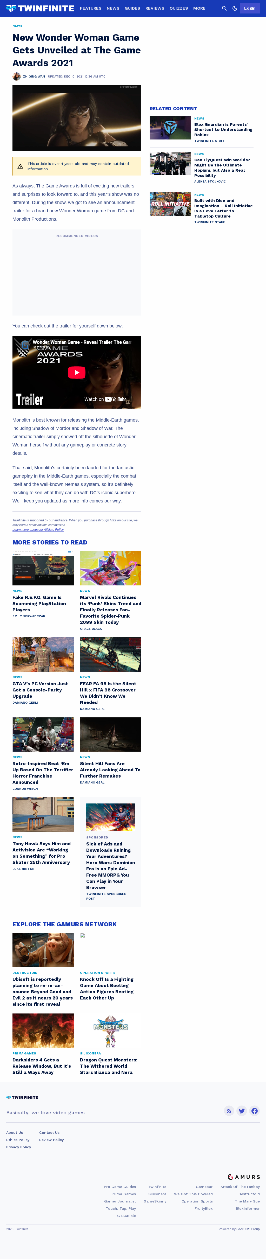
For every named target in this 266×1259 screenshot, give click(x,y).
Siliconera (157, 1194)
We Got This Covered (193, 1194)
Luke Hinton (23, 869)
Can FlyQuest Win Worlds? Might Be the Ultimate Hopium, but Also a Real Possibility (222, 167)
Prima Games (123, 1194)
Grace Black (91, 629)
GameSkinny (155, 1201)
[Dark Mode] (235, 8)
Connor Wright (26, 789)
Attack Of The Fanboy (240, 1187)
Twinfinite (157, 1187)
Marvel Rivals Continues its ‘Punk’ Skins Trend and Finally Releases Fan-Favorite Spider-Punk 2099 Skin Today (110, 609)
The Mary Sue (247, 1201)
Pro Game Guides (120, 1187)
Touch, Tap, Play (121, 1208)
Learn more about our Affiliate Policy (38, 529)
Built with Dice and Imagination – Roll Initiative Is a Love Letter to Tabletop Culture (223, 208)
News (113, 8)
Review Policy (51, 1140)
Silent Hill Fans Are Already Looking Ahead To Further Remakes (110, 770)
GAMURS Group (248, 1229)
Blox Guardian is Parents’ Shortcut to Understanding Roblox (223, 129)
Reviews (154, 8)
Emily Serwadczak (28, 616)
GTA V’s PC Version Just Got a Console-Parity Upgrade (40, 690)
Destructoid (249, 1194)
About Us (14, 1132)
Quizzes (179, 8)
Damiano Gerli (25, 702)
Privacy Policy (18, 1147)
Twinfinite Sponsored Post (106, 896)
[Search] (224, 8)
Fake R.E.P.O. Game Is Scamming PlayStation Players (39, 603)
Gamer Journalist (120, 1201)
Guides (132, 8)
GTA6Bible (126, 1216)
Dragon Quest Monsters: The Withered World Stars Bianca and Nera (108, 1066)
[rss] (229, 1111)
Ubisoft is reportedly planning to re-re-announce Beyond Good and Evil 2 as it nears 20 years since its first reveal (42, 991)
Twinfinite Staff (209, 141)
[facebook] (254, 1111)
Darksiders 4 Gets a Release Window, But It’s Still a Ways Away (41, 1066)
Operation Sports (197, 1201)
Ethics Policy (17, 1140)
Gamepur (204, 1187)
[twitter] (241, 1111)
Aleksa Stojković (210, 181)
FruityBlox (204, 1208)
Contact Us (49, 1132)
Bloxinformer (248, 1208)
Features (91, 8)
